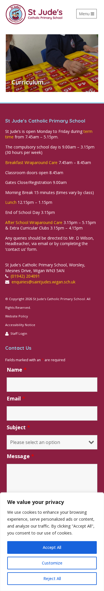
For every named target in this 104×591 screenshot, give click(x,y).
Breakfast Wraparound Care (31, 162)
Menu (88, 15)
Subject (18, 427)
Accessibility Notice (20, 325)
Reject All (52, 578)
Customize (52, 563)
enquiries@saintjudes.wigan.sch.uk (43, 282)
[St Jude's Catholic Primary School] (34, 14)
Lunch (10, 202)
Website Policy (16, 316)
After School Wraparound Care (33, 222)
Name (17, 369)
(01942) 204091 (25, 276)
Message (20, 456)
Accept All (52, 547)
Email (16, 398)
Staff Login (18, 333)
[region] (52, 541)
